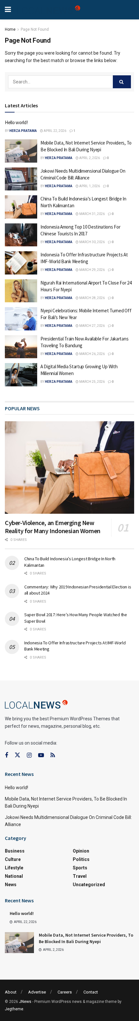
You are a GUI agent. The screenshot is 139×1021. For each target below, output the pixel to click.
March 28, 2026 (92, 298)
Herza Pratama (23, 131)
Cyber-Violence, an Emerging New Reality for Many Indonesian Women (53, 527)
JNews (25, 1001)
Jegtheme (14, 1009)
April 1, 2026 (89, 186)
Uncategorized (89, 884)
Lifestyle (14, 867)
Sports (80, 867)
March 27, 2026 (92, 326)
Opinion (81, 851)
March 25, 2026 (92, 381)
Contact (90, 992)
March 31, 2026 (92, 214)
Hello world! (16, 122)
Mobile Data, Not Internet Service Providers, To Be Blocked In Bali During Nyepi (86, 938)
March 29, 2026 (92, 270)
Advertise (37, 992)
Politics (81, 859)
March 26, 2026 (92, 354)
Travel (80, 876)
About (10, 992)
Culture (13, 859)
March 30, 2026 (92, 242)
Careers (65, 992)
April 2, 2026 (89, 158)
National (14, 876)
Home (10, 29)
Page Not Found (35, 29)
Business (15, 851)
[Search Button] (122, 81)
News (10, 884)
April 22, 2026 (54, 131)
